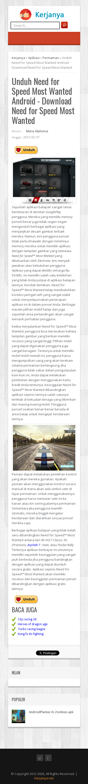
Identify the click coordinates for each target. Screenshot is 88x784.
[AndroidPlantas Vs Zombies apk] (18, 716)
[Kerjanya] (44, 19)
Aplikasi (34, 58)
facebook (48, 761)
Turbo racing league (31, 629)
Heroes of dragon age (32, 624)
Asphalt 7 (33, 545)
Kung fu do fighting (31, 634)
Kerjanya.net (44, 778)
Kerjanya (18, 58)
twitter (40, 761)
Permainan (51, 58)
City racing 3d (27, 619)
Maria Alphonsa (37, 131)
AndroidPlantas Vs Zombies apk (51, 712)
